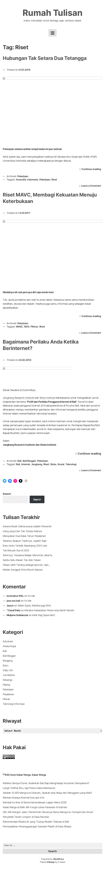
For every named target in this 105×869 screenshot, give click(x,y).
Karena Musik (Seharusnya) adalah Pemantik (27, 526)
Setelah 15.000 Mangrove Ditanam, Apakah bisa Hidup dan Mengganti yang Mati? (47, 792)
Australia (21, 179)
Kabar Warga (39, 774)
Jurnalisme (8, 675)
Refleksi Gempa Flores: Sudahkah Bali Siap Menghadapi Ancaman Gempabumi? (46, 783)
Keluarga (7, 679)
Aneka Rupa (9, 646)
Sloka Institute (47, 397)
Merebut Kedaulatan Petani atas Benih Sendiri (49, 610)
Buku (5, 665)
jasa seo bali (13, 600)
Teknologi (71, 464)
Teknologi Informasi (13, 703)
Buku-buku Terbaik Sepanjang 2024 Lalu (25, 545)
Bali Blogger (29, 460)
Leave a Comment (91, 186)
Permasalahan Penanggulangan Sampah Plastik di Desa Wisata (37, 826)
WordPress (58, 859)
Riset (54, 179)
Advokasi (8, 641)
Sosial (61, 464)
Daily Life (8, 670)
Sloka (53, 464)
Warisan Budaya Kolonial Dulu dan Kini (23, 797)
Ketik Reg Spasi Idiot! (43, 615)
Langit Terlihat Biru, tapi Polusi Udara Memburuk (29, 788)
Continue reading (91, 170)
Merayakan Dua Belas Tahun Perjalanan (24, 536)
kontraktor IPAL (15, 595)
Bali (19, 460)
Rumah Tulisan (53, 13)
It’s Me (31, 595)
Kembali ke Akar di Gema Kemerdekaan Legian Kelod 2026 (34, 802)
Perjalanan (8, 694)
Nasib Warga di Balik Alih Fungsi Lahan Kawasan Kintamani (35, 807)
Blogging (7, 660)
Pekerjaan (22, 176)
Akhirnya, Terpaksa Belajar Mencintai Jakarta (27, 555)
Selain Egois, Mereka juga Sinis (34, 605)
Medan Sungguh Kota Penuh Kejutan (23, 569)
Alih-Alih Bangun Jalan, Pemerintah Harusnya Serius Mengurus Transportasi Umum (48, 812)
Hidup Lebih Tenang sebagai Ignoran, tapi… (26, 564)
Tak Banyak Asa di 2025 (16, 550)
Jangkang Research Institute (18, 397)
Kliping (6, 684)
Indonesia (32, 179)
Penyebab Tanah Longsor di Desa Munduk (26, 816)
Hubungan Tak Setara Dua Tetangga (45, 58)
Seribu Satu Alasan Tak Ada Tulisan (22, 560)
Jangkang (36, 464)
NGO (26, 326)
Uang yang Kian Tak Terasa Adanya (22, 531)
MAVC (19, 326)
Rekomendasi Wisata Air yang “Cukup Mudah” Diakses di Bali (36, 821)
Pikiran (34, 326)
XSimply (51, 862)
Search (7, 493)
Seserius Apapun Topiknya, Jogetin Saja (24, 540)
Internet (25, 464)
